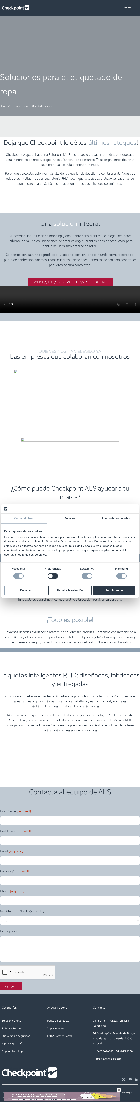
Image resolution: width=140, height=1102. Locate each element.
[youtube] (130, 1079)
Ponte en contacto (58, 1020)
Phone (12, 890)
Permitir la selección (70, 590)
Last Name (15, 830)
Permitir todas (114, 590)
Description (8, 930)
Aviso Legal (127, 1092)
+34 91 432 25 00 (124, 1051)
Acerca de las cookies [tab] (116, 518)
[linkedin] (136, 1079)
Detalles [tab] (70, 518)
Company (14, 870)
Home (3, 106)
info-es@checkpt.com (109, 1058)
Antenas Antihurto (13, 1028)
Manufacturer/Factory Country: (22, 910)
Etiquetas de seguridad (16, 1036)
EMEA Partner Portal (59, 1036)
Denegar (25, 590)
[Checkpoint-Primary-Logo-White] (15, 6)
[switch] (53, 576)
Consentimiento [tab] (24, 518)
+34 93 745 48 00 (104, 1051)
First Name (15, 810)
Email (11, 850)
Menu (127, 7)
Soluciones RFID (11, 1020)
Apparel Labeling (12, 1051)
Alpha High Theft (12, 1043)
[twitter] (123, 1079)
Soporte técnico (56, 1028)
